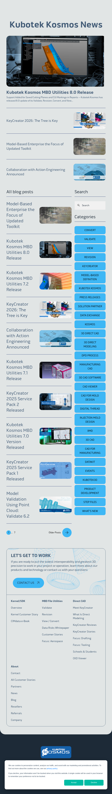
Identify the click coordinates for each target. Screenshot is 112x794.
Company (16, 720)
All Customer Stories (23, 679)
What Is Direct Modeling (81, 616)
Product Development (90, 491)
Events (90, 471)
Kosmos (90, 324)
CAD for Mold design (90, 397)
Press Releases (90, 297)
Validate (90, 239)
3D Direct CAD (90, 333)
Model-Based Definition (90, 277)
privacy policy (52, 769)
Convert (90, 230)
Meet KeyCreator (83, 607)
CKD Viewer (79, 658)
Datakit (90, 462)
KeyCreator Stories (84, 631)
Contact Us (26, 582)
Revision (90, 257)
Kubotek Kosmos (90, 288)
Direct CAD (79, 601)
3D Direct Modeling (90, 344)
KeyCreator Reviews (85, 625)
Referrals (16, 713)
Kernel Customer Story (24, 614)
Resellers (16, 706)
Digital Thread (90, 408)
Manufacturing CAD (90, 366)
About (14, 666)
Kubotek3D (90, 480)
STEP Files (90, 502)
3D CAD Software (90, 377)
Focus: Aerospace (52, 641)
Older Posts (55, 532)
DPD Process (90, 355)
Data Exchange (90, 315)
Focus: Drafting (82, 638)
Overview (16, 607)
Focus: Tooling (81, 645)
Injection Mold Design (90, 419)
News (14, 693)
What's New (90, 511)
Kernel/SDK (18, 601)
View (90, 248)
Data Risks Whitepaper (55, 627)
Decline (94, 782)
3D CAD (90, 439)
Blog (13, 700)
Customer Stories (52, 634)
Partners (16, 686)
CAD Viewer (90, 386)
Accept (73, 782)
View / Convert (50, 621)
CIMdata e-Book (20, 621)
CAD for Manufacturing (90, 451)
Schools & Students (85, 651)
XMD (90, 430)
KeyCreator (90, 266)
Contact (15, 673)
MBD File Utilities (52, 601)
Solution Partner (90, 306)
